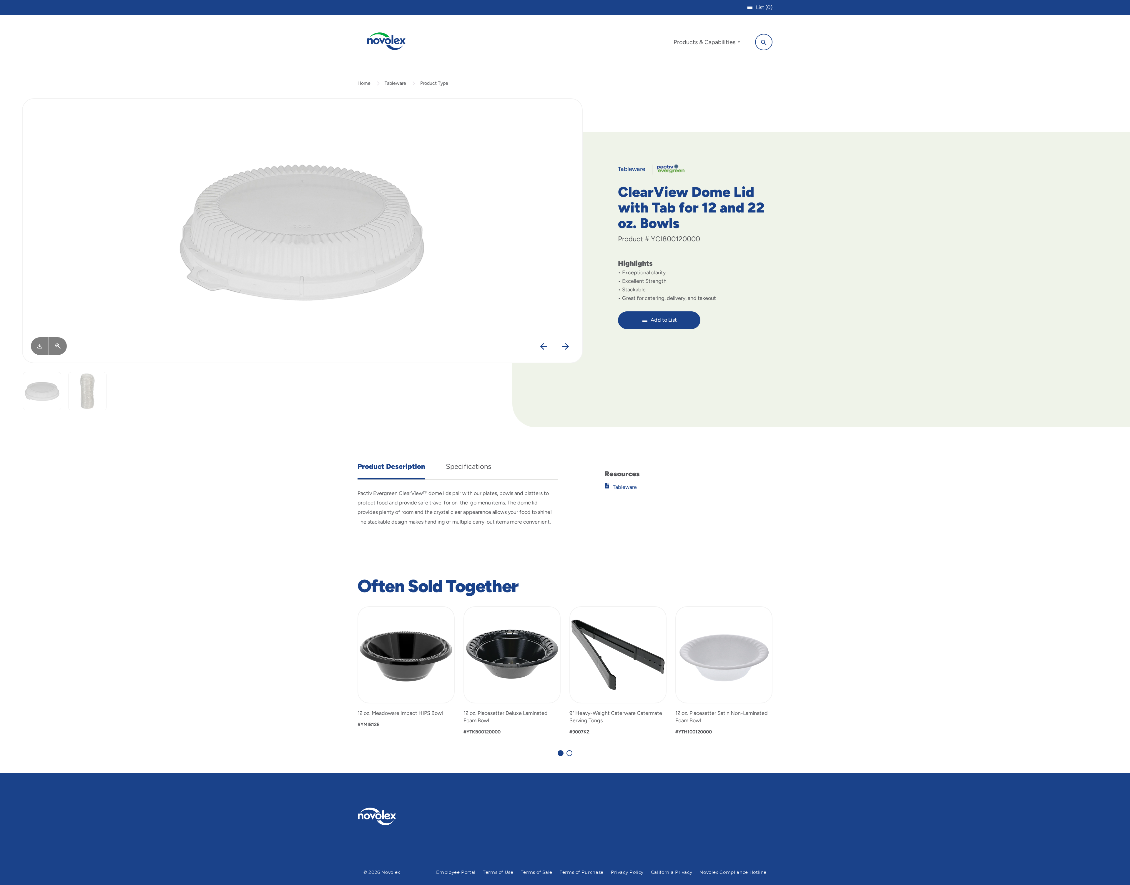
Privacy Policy (627, 872)
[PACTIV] (668, 168)
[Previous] (544, 346)
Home (364, 83)
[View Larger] (58, 346)
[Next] (566, 346)
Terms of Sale (536, 872)
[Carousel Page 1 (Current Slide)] (561, 753)
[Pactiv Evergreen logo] (389, 816)
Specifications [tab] (468, 466)
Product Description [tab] (391, 466)
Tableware (395, 83)
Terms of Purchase (582, 872)
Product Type (434, 83)
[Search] (763, 42)
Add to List (664, 320)
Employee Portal (456, 872)
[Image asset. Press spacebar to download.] (40, 346)
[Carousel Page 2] (569, 753)
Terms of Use (498, 872)
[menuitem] (707, 43)
